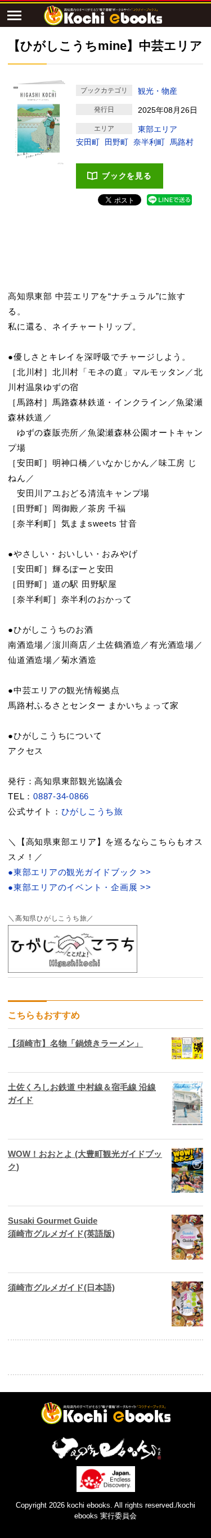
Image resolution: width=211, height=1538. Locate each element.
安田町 (88, 142)
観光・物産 (157, 90)
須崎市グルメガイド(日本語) (61, 1287)
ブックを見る (127, 175)
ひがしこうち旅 (92, 811)
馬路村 (182, 142)
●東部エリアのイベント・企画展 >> (79, 887)
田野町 (116, 142)
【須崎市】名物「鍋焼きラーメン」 (75, 1043)
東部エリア (157, 129)
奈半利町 (149, 142)
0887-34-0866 (61, 796)
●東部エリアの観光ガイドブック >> (79, 872)
